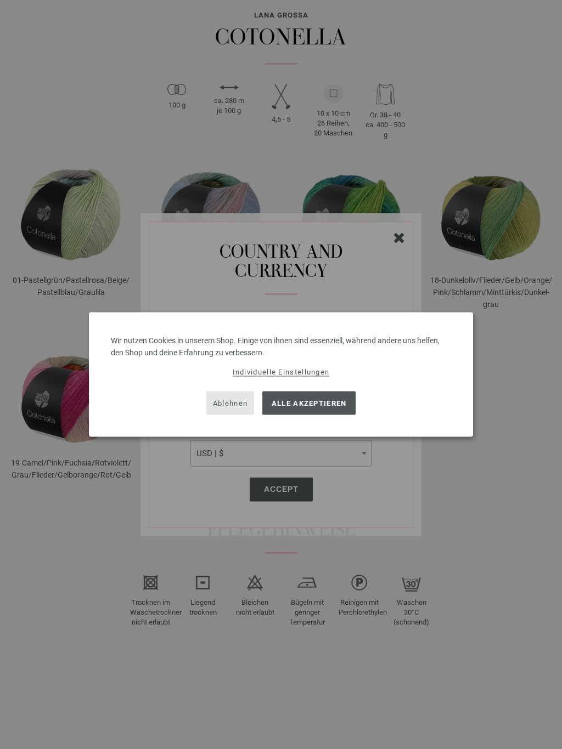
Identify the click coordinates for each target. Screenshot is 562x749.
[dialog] (281, 375)
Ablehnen (230, 403)
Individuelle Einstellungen (281, 372)
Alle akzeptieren (309, 403)
